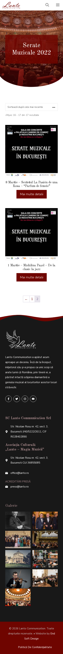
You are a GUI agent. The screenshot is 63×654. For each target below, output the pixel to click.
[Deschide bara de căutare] (47, 5)
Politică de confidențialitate (35, 647)
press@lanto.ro (19, 486)
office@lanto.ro (19, 473)
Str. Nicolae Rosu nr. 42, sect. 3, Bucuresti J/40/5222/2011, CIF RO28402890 (29, 431)
